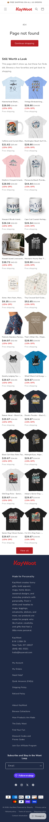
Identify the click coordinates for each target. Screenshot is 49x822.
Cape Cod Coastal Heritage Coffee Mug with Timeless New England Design (35, 219)
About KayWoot (19, 705)
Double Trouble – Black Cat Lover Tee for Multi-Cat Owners (36, 415)
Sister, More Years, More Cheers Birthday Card (11, 298)
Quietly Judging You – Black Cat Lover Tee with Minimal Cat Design (12, 376)
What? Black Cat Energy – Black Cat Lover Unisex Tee (36, 376)
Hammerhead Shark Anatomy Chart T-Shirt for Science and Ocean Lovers (12, 102)
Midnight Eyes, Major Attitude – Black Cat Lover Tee (35, 455)
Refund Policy (18, 693)
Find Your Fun (18, 730)
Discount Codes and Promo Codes (21, 738)
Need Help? (17, 675)
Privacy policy (40, 807)
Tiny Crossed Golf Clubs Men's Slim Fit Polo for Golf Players (35, 298)
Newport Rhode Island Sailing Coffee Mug (11, 219)
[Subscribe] (40, 766)
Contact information (19, 816)
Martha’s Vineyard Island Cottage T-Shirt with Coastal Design (12, 180)
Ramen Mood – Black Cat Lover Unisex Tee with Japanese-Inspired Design (12, 415)
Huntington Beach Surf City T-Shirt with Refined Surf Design (36, 141)
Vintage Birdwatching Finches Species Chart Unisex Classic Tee (33, 102)
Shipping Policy (19, 687)
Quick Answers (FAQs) (22, 681)
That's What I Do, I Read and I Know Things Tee (34, 337)
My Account (17, 663)
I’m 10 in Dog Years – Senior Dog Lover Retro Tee (36, 533)
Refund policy (10, 812)
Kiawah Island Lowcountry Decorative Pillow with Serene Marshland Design (13, 259)
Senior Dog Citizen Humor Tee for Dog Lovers (12, 533)
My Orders (17, 669)
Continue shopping (24, 43)
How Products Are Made (23, 717)
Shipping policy (40, 812)
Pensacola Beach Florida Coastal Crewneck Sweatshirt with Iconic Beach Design (35, 180)
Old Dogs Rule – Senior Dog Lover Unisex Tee (11, 494)
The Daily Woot (19, 723)
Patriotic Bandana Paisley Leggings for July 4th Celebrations (12, 337)
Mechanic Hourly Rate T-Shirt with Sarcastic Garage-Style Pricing (35, 259)
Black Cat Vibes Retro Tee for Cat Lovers (12, 455)
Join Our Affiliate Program (24, 745)
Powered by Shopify (25, 807)
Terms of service (25, 812)
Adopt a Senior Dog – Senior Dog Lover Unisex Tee (35, 494)
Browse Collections (21, 711)
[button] (5, 9)
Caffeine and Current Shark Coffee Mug (13, 141)
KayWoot (13, 807)
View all (24, 550)
